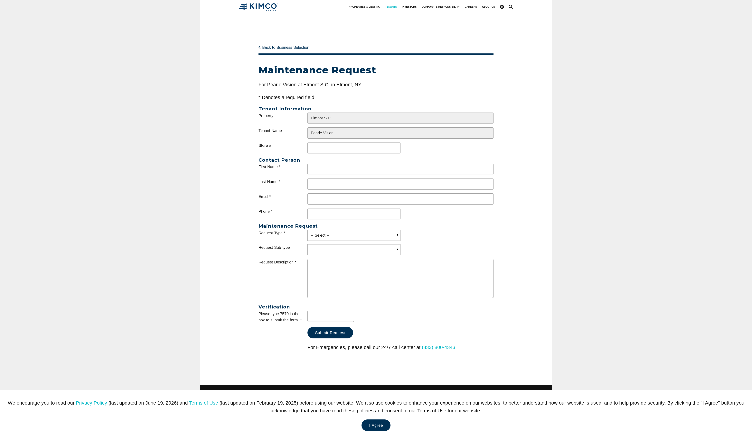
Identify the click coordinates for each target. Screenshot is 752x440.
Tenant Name (270, 130)
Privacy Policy (91, 403)
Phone (264, 211)
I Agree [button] (376, 425)
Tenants (391, 6)
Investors (409, 6)
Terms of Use (203, 403)
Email (263, 196)
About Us (488, 6)
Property (265, 116)
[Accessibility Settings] (502, 7)
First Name (268, 167)
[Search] (511, 7)
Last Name (267, 181)
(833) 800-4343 (438, 347)
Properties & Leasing (364, 6)
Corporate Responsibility (441, 6)
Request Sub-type (274, 247)
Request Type (270, 233)
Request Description (276, 262)
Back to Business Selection (285, 47)
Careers (471, 6)
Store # (264, 145)
